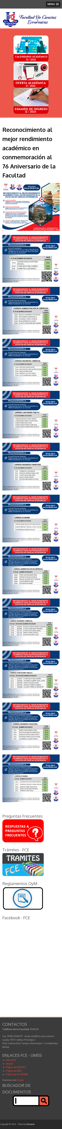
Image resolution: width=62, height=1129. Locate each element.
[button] (53, 4)
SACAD (9, 1063)
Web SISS (11, 1060)
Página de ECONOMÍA (17, 1074)
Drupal (20, 1080)
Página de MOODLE (16, 1067)
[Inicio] (29, 26)
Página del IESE (13, 1070)
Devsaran (30, 1124)
